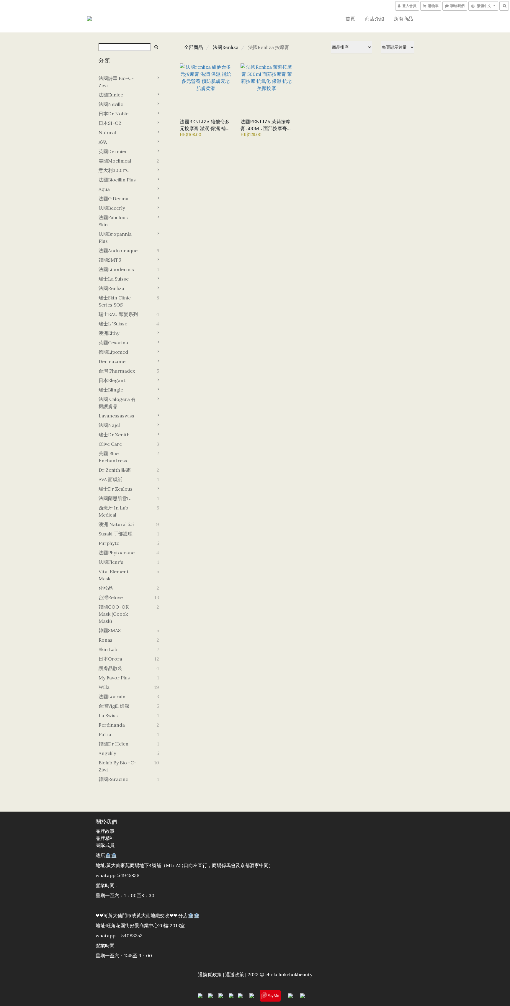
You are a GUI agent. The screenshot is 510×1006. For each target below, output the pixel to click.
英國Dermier (113, 151)
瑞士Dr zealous (116, 489)
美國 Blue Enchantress (113, 456)
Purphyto (109, 543)
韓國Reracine (113, 779)
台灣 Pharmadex (117, 371)
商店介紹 (374, 19)
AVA (103, 142)
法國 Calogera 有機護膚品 (117, 402)
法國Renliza (111, 288)
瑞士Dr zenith (114, 435)
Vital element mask (114, 574)
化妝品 (106, 588)
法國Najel (109, 425)
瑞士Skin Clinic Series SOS (115, 301)
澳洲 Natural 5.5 (116, 524)
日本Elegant (112, 380)
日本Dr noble (113, 114)
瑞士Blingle (111, 390)
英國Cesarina (113, 342)
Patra (105, 734)
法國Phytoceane (117, 553)
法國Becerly (112, 208)
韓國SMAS (110, 630)
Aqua (104, 189)
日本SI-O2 (110, 123)
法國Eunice (111, 95)
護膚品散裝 (110, 668)
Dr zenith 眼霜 (115, 470)
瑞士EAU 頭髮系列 (118, 314)
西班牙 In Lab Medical (113, 511)
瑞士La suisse (114, 279)
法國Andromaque (118, 250)
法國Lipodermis (116, 269)
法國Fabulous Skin (113, 220)
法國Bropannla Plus (115, 237)
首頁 (350, 19)
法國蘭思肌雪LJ (115, 498)
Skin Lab (108, 649)
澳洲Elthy (109, 333)
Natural (107, 132)
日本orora (110, 659)
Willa (104, 687)
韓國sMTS (110, 260)
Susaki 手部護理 (116, 534)
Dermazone (112, 361)
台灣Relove (111, 597)
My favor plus (114, 678)
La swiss (108, 715)
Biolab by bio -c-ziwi (117, 766)
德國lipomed (113, 352)
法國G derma (113, 198)
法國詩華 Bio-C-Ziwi (116, 81)
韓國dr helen (113, 744)
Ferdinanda (112, 725)
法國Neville (111, 104)
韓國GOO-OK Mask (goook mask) (114, 614)
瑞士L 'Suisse (113, 324)
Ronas (105, 640)
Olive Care (110, 444)
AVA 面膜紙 (110, 479)
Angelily (107, 753)
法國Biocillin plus (117, 180)
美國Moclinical (115, 161)
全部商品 (193, 47)
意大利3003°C (114, 170)
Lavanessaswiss (116, 416)
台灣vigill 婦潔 (114, 706)
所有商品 (403, 19)
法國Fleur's (111, 562)
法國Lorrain (112, 696)
